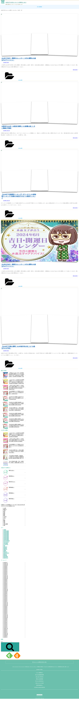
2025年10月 (5, 564)
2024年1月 (5, 588)
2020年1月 (5, 632)
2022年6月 (5, 608)
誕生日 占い (5, 557)
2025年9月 (5, 566)
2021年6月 (5, 622)
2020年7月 (5, 629)
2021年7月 (5, 621)
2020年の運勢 (6, 532)
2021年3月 (5, 626)
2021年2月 (5, 627)
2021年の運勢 (6, 533)
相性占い (5, 554)
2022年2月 (5, 612)
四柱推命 (5, 548)
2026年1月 (5, 562)
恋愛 (4, 521)
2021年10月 (5, 617)
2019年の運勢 (6, 531)
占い (4, 519)
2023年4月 (5, 597)
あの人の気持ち (6, 540)
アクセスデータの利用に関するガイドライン (51, 666)
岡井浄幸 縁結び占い (39, 685)
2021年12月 (5, 615)
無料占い (5, 509)
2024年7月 (5, 582)
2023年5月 (5, 596)
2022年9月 (5, 606)
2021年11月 (5, 616)
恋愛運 (4, 550)
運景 (4, 515)
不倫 (4, 522)
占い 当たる (5, 544)
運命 (4, 514)
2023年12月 (5, 589)
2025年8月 (5, 567)
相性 (4, 511)
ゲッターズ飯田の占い (39, 672)
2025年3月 (5, 572)
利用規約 (38, 666)
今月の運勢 (5, 543)
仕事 (4, 525)
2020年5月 (5, 630)
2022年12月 (5, 602)
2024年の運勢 (6, 537)
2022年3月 (5, 611)
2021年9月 (5, 618)
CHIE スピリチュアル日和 (40, 683)
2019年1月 (5, 637)
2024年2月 (5, 586)
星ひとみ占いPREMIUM (39, 676)
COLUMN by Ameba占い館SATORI (39, 687)
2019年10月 (5, 634)
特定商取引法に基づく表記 (62, 666)
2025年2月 (5, 573)
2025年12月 (5, 563)
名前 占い (5, 546)
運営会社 (41, 666)
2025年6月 (5, 568)
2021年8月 (5, 619)
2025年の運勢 (6, 538)
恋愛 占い (5, 549)
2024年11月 (5, 577)
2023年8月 (5, 593)
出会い (4, 517)
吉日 (4, 545)
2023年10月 (5, 590)
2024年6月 (5, 583)
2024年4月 (5, 584)
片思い (4, 510)
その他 (4, 508)
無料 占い (5, 551)
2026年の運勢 (6, 539)
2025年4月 (5, 571)
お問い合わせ (27, 666)
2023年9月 (5, 591)
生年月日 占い (6, 553)
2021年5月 (5, 623)
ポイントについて (22, 666)
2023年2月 (5, 600)
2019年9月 (5, 635)
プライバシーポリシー (33, 666)
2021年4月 (5, 624)
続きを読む (75, 69)
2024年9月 (5, 579)
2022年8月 (5, 607)
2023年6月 (5, 595)
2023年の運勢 (6, 535)
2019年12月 (5, 633)
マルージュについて (15, 666)
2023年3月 (5, 599)
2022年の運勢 (6, 534)
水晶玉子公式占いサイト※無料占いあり (16, 2)
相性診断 (5, 555)
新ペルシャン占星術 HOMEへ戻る (39, 662)
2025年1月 (5, 574)
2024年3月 (5, 585)
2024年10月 (5, 578)
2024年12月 (5, 575)
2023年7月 (5, 594)
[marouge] (39, 696)
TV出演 (4, 516)
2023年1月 (5, 601)
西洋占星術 (5, 556)
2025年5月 (5, 569)
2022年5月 (5, 610)
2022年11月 (5, 604)
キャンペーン (6, 542)
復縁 (4, 520)
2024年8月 (5, 580)
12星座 (4, 529)
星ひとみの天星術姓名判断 (39, 674)
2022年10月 (5, 605)
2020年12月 (5, 628)
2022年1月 (5, 613)
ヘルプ (68, 666)
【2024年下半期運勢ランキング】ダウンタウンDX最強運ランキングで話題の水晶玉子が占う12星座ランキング (19, 196)
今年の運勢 (20, 80)
